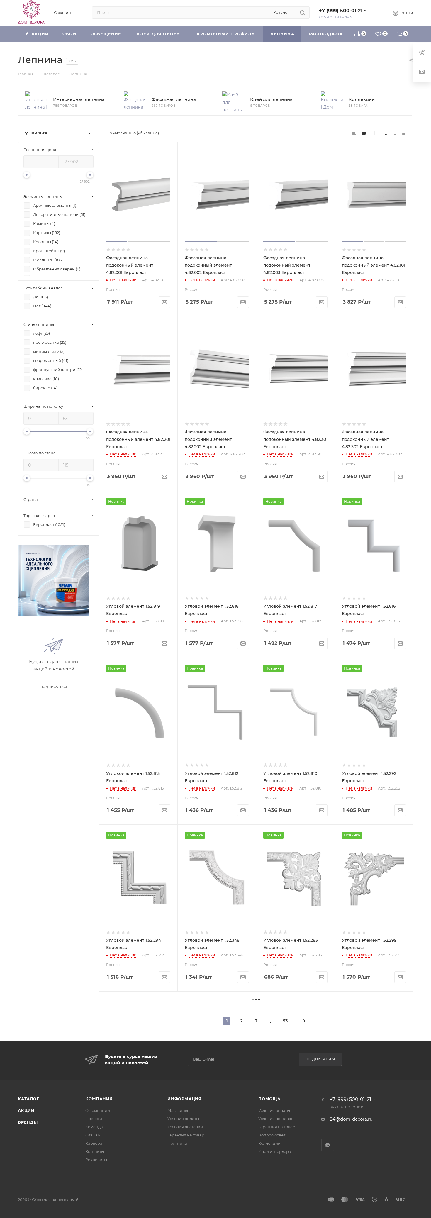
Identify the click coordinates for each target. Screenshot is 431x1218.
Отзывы (93, 1135)
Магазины (177, 1110)
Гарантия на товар (185, 1135)
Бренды (28, 1122)
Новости (93, 1118)
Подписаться (321, 1059)
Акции (26, 1110)
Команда (94, 1126)
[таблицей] (404, 133)
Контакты (94, 1151)
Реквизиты (96, 1159)
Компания (99, 1098)
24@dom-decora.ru (351, 1119)
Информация (184, 1098)
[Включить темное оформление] (378, 12)
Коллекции (269, 1143)
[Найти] (302, 12)
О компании (97, 1110)
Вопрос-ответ (271, 1135)
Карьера (93, 1143)
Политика (177, 1143)
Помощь (269, 1098)
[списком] (394, 133)
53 (285, 1021)
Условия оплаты (183, 1118)
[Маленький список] (354, 133)
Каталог (28, 1098)
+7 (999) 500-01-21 (340, 10)
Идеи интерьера (274, 1151)
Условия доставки (185, 1126)
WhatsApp (327, 1145)
